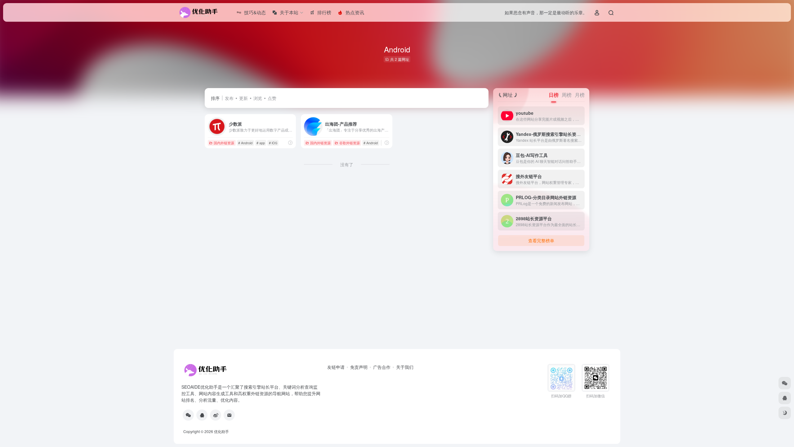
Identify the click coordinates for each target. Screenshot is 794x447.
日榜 (554, 94)
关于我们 (404, 367)
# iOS (273, 142)
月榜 (580, 94)
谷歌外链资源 (349, 142)
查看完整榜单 (541, 240)
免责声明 (359, 367)
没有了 (346, 164)
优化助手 (221, 431)
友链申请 (336, 367)
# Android (245, 142)
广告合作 (381, 367)
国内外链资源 (224, 142)
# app (260, 142)
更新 (243, 98)
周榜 (567, 94)
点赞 (272, 98)
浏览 (257, 98)
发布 (229, 98)
